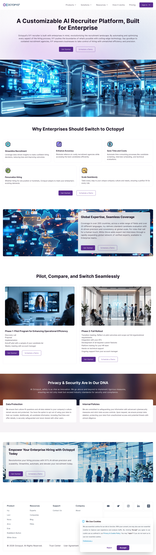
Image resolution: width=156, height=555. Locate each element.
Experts (33, 510)
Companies (34, 515)
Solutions (85, 5)
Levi (8, 515)
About (78, 510)
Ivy (8, 510)
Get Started (66, 49)
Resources (101, 5)
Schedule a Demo (86, 49)
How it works (118, 5)
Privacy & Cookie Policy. (112, 533)
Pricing (132, 5)
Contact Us (57, 510)
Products (70, 5)
